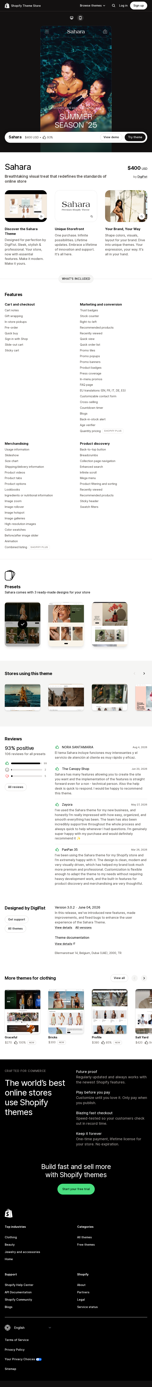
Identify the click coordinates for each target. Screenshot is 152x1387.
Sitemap (10, 1369)
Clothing (11, 1237)
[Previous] (134, 673)
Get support (16, 919)
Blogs (8, 1307)
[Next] (144, 673)
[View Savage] (109, 624)
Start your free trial (76, 1189)
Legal (81, 1299)
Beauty (10, 1244)
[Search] (113, 5)
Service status (87, 1307)
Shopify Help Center (19, 1285)
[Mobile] (80, 18)
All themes (15, 928)
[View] (22, 698)
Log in (123, 5)
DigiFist (142, 176)
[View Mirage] (66, 624)
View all (119, 978)
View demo (111, 137)
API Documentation (18, 1292)
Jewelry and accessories (22, 1252)
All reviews (15, 787)
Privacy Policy (15, 1349)
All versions (83, 927)
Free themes (86, 1244)
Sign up (138, 5)
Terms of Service (17, 1340)
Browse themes (91, 5)
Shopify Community (18, 1299)
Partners (83, 1292)
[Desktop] (71, 18)
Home (9, 1259)
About (81, 1285)
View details (63, 927)
